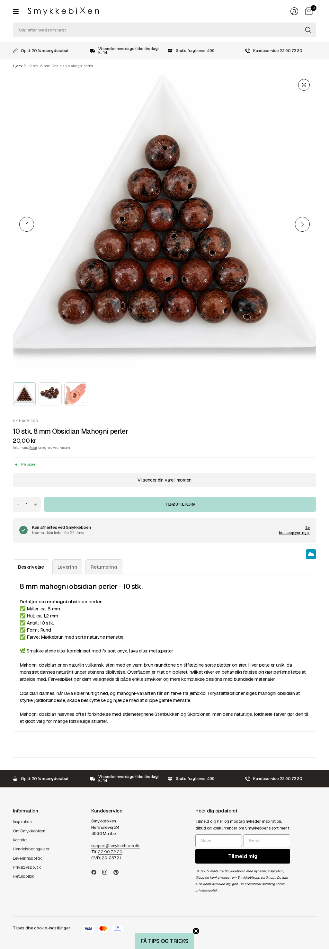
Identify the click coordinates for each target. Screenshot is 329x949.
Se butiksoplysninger (294, 530)
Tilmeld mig (242, 856)
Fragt (33, 447)
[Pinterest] (118, 872)
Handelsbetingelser (31, 849)
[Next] (302, 224)
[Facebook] (96, 872)
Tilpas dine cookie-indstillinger (41, 928)
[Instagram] (107, 872)
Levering (67, 567)
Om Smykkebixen (29, 831)
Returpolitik (23, 876)
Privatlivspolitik (27, 867)
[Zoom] (304, 85)
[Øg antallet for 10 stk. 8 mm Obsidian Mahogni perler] (35, 504)
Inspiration (22, 821)
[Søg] (308, 29)
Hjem (17, 66)
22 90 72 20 (110, 852)
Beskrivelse (31, 567)
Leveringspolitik (27, 858)
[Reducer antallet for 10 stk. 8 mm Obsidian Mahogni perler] (18, 504)
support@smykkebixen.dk (115, 845)
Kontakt (20, 840)
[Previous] (26, 224)
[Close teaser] (196, 931)
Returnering (104, 567)
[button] (164, 941)
